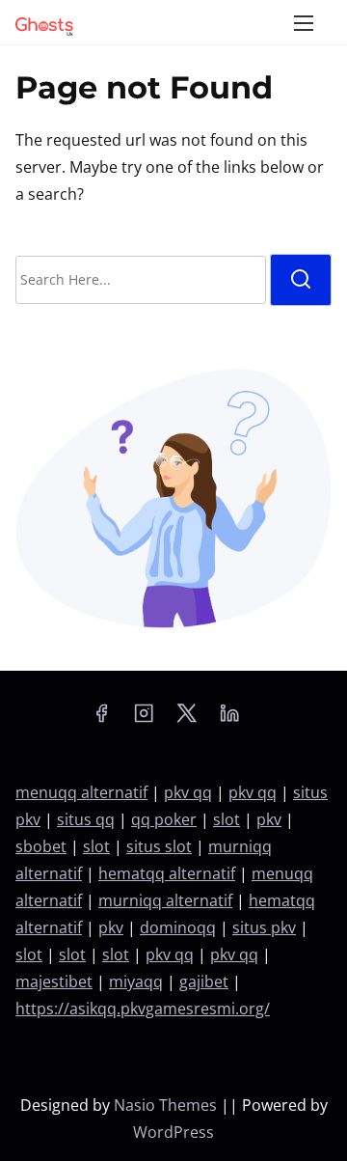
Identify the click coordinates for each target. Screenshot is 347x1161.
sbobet (41, 846)
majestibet (54, 981)
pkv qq (188, 792)
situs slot (159, 846)
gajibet (203, 981)
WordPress (173, 1132)
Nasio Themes (167, 1105)
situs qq (86, 819)
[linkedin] (229, 719)
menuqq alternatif (81, 792)
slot (226, 819)
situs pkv (264, 927)
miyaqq (136, 981)
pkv (268, 819)
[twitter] (186, 719)
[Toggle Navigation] (304, 22)
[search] (301, 279)
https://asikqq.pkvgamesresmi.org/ (142, 1008)
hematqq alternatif (166, 873)
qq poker (164, 819)
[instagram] (143, 719)
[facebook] (101, 719)
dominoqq (178, 927)
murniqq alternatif (165, 900)
